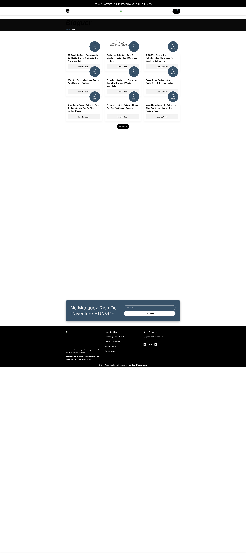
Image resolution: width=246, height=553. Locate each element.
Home (68, 29)
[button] (67, 11)
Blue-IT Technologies (139, 365)
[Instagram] (145, 344)
